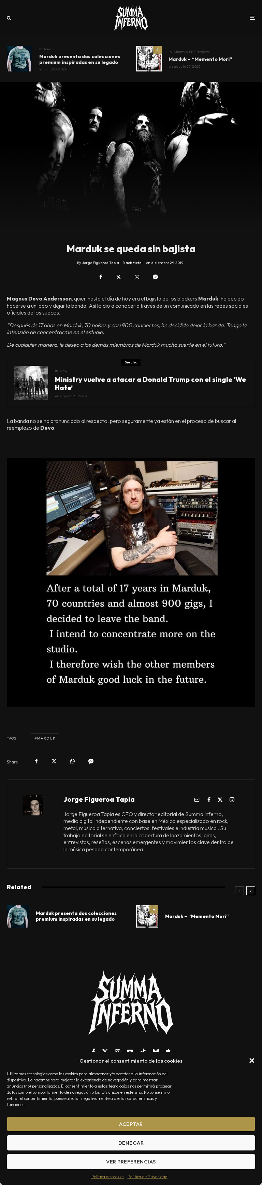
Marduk (46, 738)
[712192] (149, 58)
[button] (251, 1060)
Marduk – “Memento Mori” (200, 59)
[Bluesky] (155, 1051)
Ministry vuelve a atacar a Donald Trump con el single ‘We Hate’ (150, 383)
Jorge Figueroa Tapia (99, 799)
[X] (105, 1051)
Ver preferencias (131, 1161)
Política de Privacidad (148, 1176)
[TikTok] (142, 1051)
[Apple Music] (168, 1051)
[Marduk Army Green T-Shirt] (19, 58)
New (48, 48)
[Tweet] (118, 277)
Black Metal (132, 262)
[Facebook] (93, 1051)
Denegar (131, 1143)
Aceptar (131, 1124)
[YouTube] (129, 1051)
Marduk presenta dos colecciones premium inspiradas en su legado (79, 59)
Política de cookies (107, 1176)
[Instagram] (117, 1051)
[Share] (100, 277)
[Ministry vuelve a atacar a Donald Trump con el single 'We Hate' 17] (31, 383)
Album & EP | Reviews (191, 51)
